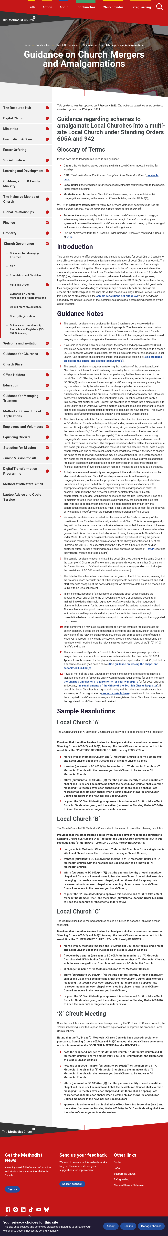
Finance (9, 223)
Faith (31, 7)
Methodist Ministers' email (23, 484)
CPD (12, 266)
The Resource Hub (17, 108)
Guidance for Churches (20, 354)
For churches (85, 7)
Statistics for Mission (19, 448)
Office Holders (14, 375)
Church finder (113, 7)
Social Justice (14, 160)
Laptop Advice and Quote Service (22, 497)
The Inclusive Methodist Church (21, 199)
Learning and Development (23, 171)
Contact (118, 1162)
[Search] (159, 6)
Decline (128, 1226)
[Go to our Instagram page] (16, 1210)
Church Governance (67, 45)
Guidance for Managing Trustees (24, 255)
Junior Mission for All (19, 458)
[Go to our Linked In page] (23, 1210)
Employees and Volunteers (23, 427)
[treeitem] (51, 107)
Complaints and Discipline (26, 275)
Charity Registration (22, 316)
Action (47, 7)
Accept (110, 1226)
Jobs (117, 1168)
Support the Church (125, 1173)
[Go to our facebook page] (8, 1210)
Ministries (10, 129)
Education (10, 385)
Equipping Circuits (17, 437)
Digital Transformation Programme (20, 471)
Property (9, 233)
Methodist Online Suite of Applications (22, 413)
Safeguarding (140, 7)
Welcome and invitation (20, 343)
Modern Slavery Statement (129, 1185)
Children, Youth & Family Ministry (21, 183)
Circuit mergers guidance (26, 307)
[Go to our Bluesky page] (47, 1210)
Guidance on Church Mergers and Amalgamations (113, 45)
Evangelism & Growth (19, 139)
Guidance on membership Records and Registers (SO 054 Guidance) (27, 329)
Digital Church (13, 118)
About (63, 7)
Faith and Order (19, 284)
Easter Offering (14, 150)
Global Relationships (18, 212)
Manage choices (151, 1226)
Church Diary (13, 364)
